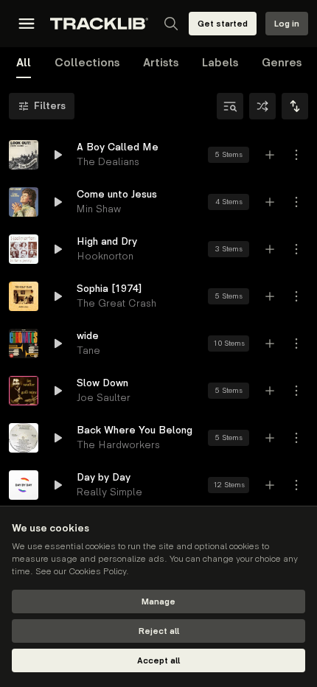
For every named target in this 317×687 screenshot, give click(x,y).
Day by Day (103, 477)
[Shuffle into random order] (262, 106)
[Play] (23, 155)
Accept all (158, 660)
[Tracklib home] (99, 23)
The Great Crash (116, 303)
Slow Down (102, 383)
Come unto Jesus (117, 194)
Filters (50, 106)
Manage (158, 601)
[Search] (171, 23)
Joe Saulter (103, 397)
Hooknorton (105, 256)
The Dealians (108, 162)
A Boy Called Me (117, 147)
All (23, 63)
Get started (223, 23)
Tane (88, 350)
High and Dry (107, 241)
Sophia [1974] (109, 288)
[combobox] (295, 106)
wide (88, 335)
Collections (87, 63)
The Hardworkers (118, 445)
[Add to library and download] (270, 155)
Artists (160, 63)
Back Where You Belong (134, 430)
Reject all (159, 631)
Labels (220, 63)
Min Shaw (99, 209)
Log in (286, 23)
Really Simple (109, 492)
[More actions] (296, 155)
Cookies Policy (97, 571)
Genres (282, 63)
